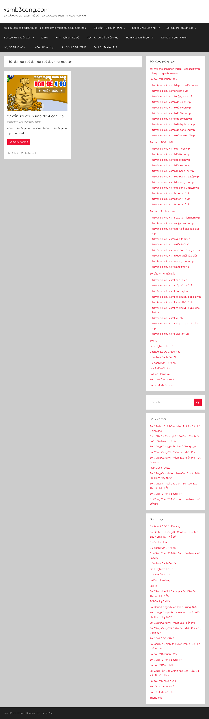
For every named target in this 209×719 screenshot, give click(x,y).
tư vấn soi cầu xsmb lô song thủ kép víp (175, 187)
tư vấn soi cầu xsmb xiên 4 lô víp (171, 204)
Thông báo (156, 697)
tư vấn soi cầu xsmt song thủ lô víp (172, 302)
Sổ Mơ (44, 37)
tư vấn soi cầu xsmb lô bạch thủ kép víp (175, 176)
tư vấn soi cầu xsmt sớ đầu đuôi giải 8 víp (176, 296)
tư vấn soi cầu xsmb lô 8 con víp (171, 159)
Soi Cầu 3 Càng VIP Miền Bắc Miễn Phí (172, 452)
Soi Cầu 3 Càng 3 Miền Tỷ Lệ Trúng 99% (173, 446)
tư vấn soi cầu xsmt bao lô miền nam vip (176, 217)
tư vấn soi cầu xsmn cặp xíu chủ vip (173, 223)
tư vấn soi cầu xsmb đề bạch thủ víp (173, 124)
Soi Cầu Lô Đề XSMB (73, 47)
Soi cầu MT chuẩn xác (17, 37)
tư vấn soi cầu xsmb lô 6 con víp (171, 154)
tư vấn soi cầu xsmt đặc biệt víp (170, 291)
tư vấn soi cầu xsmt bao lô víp (169, 280)
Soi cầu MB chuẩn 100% (108, 27)
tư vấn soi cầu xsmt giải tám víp (170, 333)
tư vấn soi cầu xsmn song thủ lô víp (173, 261)
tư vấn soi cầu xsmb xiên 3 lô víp (171, 198)
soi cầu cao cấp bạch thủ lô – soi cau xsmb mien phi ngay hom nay (45, 27)
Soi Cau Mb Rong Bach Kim (166, 493)
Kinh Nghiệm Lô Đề (67, 37)
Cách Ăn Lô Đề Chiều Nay (102, 37)
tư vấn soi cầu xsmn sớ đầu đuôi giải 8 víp (176, 250)
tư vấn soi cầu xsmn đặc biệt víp (171, 244)
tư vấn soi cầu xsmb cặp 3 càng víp (172, 96)
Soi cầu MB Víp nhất (144, 27)
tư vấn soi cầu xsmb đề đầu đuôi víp (173, 135)
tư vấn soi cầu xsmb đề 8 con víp (171, 113)
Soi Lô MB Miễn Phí (105, 47)
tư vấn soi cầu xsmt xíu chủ (168, 318)
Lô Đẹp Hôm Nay (43, 47)
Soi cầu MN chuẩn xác (179, 27)
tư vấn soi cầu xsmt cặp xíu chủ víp (172, 285)
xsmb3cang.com (27, 9)
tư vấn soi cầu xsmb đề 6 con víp (171, 107)
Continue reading (19, 141)
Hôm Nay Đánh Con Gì (139, 37)
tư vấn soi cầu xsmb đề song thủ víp (173, 129)
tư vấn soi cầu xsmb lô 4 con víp (171, 148)
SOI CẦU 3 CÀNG (160, 467)
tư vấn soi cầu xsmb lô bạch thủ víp (173, 170)
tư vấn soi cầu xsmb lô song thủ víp (173, 182)
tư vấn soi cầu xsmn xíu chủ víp (170, 266)
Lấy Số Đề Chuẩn (14, 47)
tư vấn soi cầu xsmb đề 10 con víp (172, 118)
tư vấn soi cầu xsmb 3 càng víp (170, 90)
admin (38, 121)
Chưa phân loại (158, 542)
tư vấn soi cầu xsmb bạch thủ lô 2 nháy (175, 85)
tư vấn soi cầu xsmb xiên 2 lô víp (171, 193)
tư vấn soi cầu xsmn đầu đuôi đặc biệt (174, 255)
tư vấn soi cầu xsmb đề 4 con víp (35, 116)
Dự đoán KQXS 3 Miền (174, 37)
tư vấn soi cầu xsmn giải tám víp (171, 238)
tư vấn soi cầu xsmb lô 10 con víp (171, 165)
